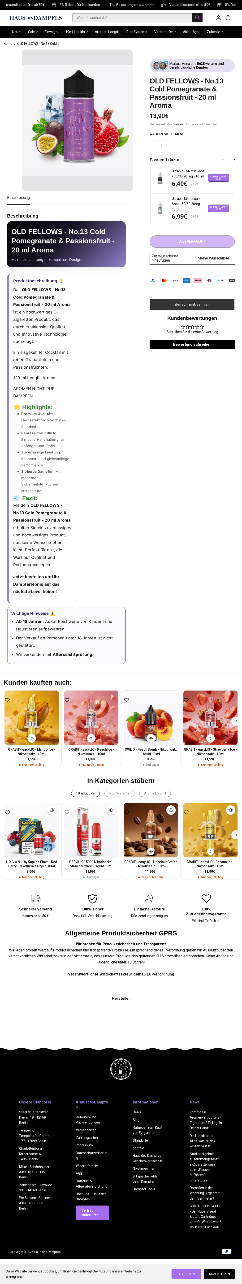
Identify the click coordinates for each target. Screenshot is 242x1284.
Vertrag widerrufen (90, 1213)
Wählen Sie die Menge (168, 134)
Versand (179, 124)
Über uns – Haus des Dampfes (91, 1196)
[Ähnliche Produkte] (52, 810)
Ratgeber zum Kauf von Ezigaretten (147, 1130)
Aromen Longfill (107, 32)
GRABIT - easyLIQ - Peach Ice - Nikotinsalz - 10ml (91, 752)
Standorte (140, 1140)
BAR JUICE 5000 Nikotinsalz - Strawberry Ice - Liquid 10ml (91, 864)
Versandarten (86, 1130)
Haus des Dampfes (47, 1252)
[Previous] (223, 160)
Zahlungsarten (87, 1138)
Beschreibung (18, 197)
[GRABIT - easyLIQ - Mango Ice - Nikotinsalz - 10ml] (31, 718)
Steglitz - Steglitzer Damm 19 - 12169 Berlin (33, 1117)
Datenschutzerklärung (91, 1155)
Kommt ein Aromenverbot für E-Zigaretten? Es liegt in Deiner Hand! (206, 1120)
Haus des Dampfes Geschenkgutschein (147, 1158)
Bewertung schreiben (192, 344)
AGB (79, 1173)
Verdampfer (164, 32)
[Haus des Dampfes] (36, 17)
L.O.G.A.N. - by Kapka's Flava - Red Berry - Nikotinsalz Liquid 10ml (31, 864)
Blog (136, 1120)
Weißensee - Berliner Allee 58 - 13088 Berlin (34, 1203)
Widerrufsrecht (87, 1166)
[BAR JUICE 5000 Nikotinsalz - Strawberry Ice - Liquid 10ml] (91, 830)
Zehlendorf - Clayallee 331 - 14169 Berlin (35, 1187)
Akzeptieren (219, 1274)
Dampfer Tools (144, 1189)
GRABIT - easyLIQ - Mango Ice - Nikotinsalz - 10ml (31, 752)
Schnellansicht (218, 177)
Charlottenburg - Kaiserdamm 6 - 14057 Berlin (31, 1154)
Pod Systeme (136, 32)
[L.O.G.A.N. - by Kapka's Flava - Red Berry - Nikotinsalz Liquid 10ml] (31, 830)
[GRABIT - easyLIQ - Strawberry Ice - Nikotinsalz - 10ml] (210, 718)
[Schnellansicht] (31, 738)
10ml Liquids (75, 32)
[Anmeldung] (218, 17)
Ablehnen (186, 1274)
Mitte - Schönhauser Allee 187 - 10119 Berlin (34, 1172)
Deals (137, 1112)
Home (8, 43)
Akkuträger (191, 32)
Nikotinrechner (144, 1168)
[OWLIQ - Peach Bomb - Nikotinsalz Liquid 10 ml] (151, 718)
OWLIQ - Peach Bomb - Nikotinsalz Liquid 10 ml (151, 752)
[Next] (233, 160)
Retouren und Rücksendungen (88, 1119)
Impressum (84, 1145)
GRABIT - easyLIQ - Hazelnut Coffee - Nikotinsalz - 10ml (150, 864)
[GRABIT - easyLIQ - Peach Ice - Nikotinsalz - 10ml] (91, 718)
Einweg (50, 32)
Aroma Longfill (155, 793)
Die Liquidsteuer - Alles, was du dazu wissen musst (203, 1141)
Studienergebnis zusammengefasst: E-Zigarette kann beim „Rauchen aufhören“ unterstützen (204, 1167)
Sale (32, 32)
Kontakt (138, 1148)
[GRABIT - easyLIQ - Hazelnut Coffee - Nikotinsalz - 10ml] (151, 830)
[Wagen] (228, 17)
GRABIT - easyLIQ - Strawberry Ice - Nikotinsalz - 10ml (210, 752)
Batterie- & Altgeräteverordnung (91, 1183)
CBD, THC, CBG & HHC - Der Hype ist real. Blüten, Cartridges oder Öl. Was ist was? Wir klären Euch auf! (205, 1216)
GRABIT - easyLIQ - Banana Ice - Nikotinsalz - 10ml (210, 864)
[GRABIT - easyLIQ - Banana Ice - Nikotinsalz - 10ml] (210, 830)
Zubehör (214, 32)
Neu (15, 32)
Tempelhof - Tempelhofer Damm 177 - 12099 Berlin (34, 1135)
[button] (192, 305)
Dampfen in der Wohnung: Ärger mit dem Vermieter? (205, 1193)
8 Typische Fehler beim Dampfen (146, 1178)
